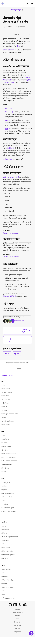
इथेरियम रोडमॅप (5, 573)
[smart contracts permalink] (2, 139)
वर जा (19, 369)
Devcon (4, 558)
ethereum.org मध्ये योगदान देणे (9, 536)
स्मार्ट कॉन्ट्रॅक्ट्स (7, 159)
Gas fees (4, 406)
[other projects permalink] (2, 264)
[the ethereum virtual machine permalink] (2, 173)
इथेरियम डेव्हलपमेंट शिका (7, 497)
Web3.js (8, 108)
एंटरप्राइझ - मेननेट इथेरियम (8, 511)
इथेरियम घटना (4, 533)
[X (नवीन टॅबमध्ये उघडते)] (20, 604)
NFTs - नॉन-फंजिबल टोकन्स (8, 453)
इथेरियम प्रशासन (5, 591)
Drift (7, 129)
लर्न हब (3, 385)
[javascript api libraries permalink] (2, 66)
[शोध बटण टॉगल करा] (28, 4)
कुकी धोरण (17, 628)
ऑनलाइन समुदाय (5, 529)
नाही (18, 353)
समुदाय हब (3, 526)
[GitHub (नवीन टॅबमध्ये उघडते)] (10, 604)
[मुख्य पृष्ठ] (2, 3)
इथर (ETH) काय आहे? (7, 392)
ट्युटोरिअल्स (4, 486)
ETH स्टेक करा (5, 468)
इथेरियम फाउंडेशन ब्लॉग (7, 551)
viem (7, 120)
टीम (18, 46)
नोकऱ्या (17, 619)
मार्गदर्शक (3, 435)
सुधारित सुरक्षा (4, 576)
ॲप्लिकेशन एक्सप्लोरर (6, 446)
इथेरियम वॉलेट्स (5, 396)
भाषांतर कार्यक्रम (5, 540)
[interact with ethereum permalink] (2, 60)
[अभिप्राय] (31, 633)
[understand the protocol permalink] (2, 167)
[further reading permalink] (2, 303)
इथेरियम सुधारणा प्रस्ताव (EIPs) (9, 587)
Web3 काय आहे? (5, 399)
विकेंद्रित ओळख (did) (6, 464)
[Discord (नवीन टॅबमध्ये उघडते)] (25, 604)
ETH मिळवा (4, 443)
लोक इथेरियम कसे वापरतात (7, 421)
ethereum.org (7, 375)
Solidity (10, 148)
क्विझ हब (3, 417)
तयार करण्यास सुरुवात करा (7, 493)
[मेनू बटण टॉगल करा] (32, 4)
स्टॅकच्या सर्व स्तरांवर (8, 50)
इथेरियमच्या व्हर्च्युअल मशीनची (11, 177)
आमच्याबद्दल (17, 609)
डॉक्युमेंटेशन (4, 490)
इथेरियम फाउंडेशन (5, 547)
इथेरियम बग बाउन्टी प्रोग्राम (7, 544)
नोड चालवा (4, 410)
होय (9, 353)
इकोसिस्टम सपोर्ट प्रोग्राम (8, 554)
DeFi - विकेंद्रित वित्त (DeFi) (8, 457)
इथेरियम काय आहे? (5, 388)
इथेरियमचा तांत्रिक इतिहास (7, 580)
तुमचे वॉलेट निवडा (5, 439)
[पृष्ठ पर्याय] (13, 26)
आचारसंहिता (17, 615)
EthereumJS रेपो (9, 296)
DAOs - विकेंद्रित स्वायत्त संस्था (9, 461)
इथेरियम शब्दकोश (5, 424)
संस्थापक (3, 515)
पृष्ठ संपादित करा (20, 27)
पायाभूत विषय (4, 504)
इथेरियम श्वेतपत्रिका (6, 569)
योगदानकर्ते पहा (19, 321)
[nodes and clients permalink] (2, 238)
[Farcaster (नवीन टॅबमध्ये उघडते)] (15, 604)
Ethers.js (9, 112)
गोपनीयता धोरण (17, 622)
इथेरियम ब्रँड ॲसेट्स (17, 612)
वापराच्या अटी (17, 625)
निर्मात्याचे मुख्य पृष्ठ (5, 482)
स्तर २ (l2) (4, 471)
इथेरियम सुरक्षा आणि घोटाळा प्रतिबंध (9, 414)
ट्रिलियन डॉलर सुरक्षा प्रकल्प (8, 598)
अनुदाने (3, 500)
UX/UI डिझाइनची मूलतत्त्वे (7, 508)
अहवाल (3, 594)
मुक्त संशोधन (4, 583)
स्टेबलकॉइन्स (4, 450)
